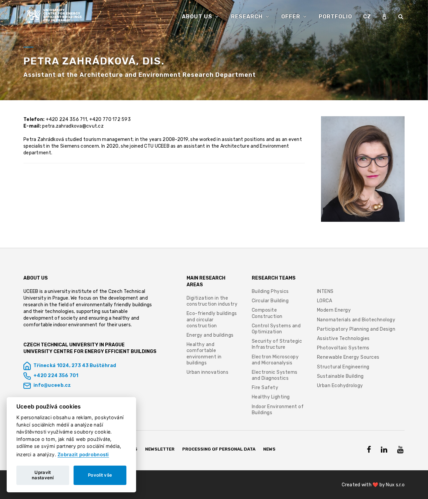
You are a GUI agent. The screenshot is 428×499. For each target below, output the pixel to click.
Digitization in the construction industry (212, 301)
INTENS (325, 291)
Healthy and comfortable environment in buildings (204, 354)
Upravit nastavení (43, 475)
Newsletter (160, 449)
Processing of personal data (218, 449)
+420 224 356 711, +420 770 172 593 (88, 119)
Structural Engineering (343, 367)
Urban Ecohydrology (340, 385)
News (269, 449)
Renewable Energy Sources (348, 357)
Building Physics (270, 291)
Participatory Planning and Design (356, 329)
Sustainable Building (340, 376)
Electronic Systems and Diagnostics (275, 375)
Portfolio (335, 16)
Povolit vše (100, 475)
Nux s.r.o (395, 485)
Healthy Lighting (271, 397)
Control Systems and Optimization (276, 329)
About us (198, 16)
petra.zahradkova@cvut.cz (73, 126)
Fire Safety (265, 387)
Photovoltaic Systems (343, 348)
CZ (367, 16)
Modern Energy (334, 310)
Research (247, 16)
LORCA (324, 301)
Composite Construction (267, 313)
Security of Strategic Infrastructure (277, 344)
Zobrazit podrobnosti (83, 454)
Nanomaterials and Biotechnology (356, 320)
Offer (291, 16)
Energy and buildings (210, 335)
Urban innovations (208, 372)
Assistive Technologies (343, 338)
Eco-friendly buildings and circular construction (212, 319)
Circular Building (270, 301)
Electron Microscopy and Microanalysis (275, 360)
